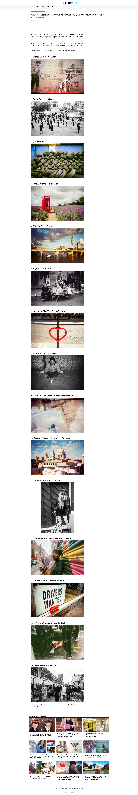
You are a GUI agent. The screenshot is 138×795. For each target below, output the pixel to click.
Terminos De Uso (78, 788)
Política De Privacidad (67, 788)
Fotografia (42, 11)
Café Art (47, 34)
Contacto (58, 788)
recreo (69, 3)
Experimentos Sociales (35, 11)
